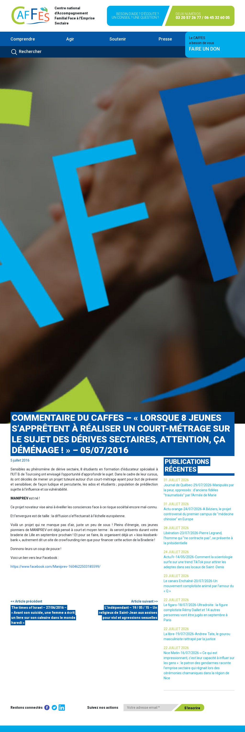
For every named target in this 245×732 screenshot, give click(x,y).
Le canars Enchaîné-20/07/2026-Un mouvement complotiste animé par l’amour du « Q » (199, 586)
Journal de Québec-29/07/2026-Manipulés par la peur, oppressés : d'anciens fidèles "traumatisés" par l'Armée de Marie (199, 490)
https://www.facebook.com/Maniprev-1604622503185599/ (55, 566)
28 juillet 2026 (176, 528)
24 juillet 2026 (176, 552)
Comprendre (23, 38)
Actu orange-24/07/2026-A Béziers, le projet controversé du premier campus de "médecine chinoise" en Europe (199, 514)
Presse (165, 38)
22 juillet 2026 (176, 600)
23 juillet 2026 (176, 576)
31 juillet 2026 (176, 480)
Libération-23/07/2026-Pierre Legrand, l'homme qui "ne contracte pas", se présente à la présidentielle (198, 538)
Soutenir (117, 38)
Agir (70, 38)
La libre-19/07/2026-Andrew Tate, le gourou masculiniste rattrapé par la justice (197, 636)
